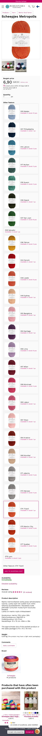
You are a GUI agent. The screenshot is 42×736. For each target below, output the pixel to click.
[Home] (16, 8)
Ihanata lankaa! (21, 1)
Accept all (29, 732)
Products (6, 12)
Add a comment (9, 645)
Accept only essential (16, 732)
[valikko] (3, 7)
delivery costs (24, 82)
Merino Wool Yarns (25, 12)
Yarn (14, 12)
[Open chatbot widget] (37, 731)
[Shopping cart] (33, 6)
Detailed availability (9, 584)
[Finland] (38, 6)
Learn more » (32, 729)
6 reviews (27, 592)
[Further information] (4, 86)
